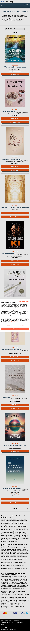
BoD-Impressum (14, 321)
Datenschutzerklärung (24, 301)
